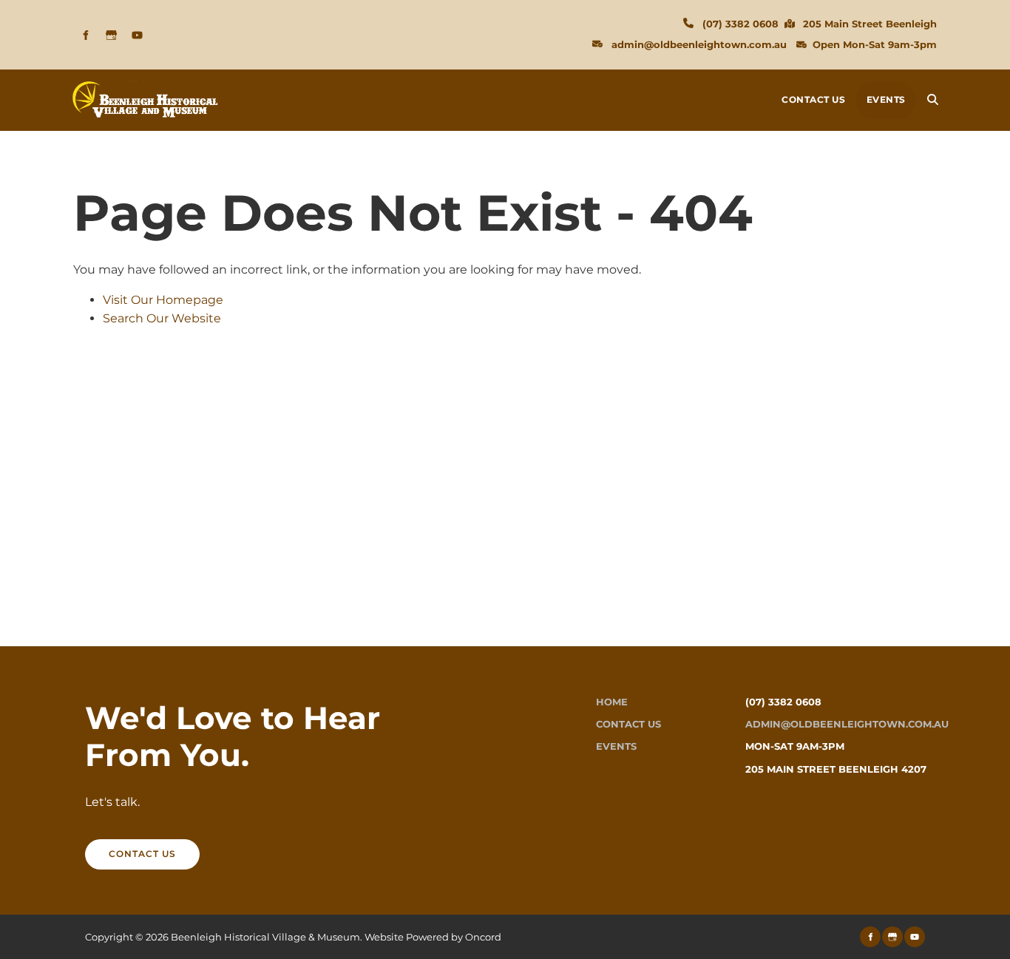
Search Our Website (162, 318)
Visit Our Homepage (163, 300)
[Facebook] (85, 35)
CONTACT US (118, 847)
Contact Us (813, 99)
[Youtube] (137, 35)
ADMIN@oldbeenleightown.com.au (847, 724)
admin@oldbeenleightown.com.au (699, 44)
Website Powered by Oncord (433, 937)
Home (612, 702)
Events (886, 99)
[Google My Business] (111, 35)
